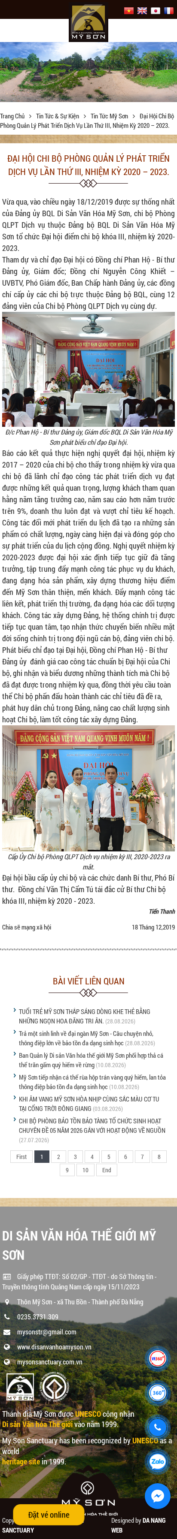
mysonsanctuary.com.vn (49, 1361)
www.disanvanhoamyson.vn (54, 1346)
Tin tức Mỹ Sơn (110, 116)
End (106, 1170)
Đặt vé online (49, 1514)
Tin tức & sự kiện (58, 116)
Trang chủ (13, 116)
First (21, 1157)
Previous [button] (7, 74)
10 (85, 1170)
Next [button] (169, 74)
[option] (88, 72)
